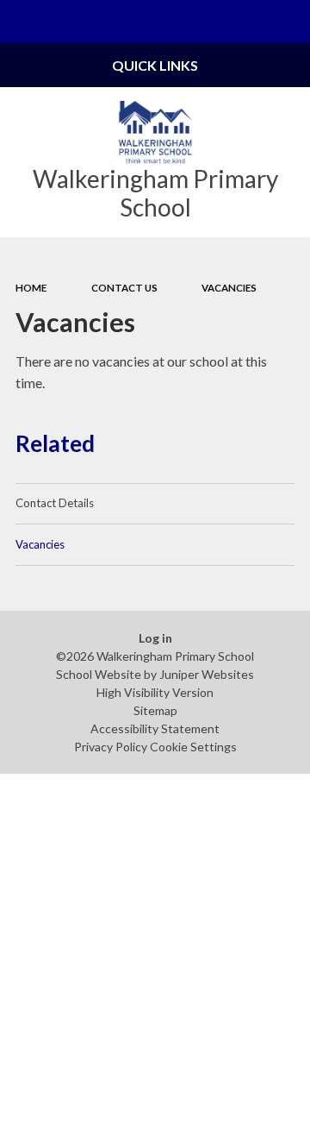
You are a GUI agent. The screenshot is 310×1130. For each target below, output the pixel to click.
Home (31, 287)
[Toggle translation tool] (246, 21)
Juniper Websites (206, 674)
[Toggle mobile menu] (21, 21)
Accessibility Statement (155, 728)
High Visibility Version (155, 692)
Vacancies (229, 287)
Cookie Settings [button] (193, 746)
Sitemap (155, 710)
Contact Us (124, 287)
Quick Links (155, 65)
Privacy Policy (110, 746)
